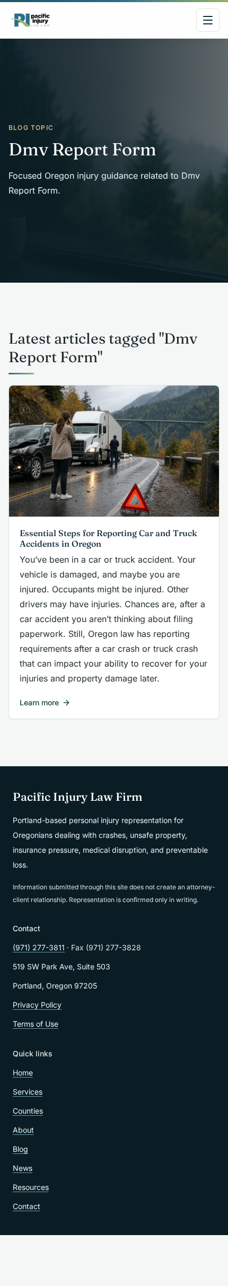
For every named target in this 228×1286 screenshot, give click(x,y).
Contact (26, 1206)
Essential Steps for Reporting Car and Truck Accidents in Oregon (108, 538)
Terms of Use (35, 1023)
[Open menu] (208, 20)
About (23, 1129)
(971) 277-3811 (39, 947)
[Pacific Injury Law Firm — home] (29, 20)
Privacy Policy (37, 1004)
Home (23, 1072)
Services (27, 1091)
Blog (20, 1148)
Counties (28, 1110)
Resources (31, 1187)
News (22, 1168)
